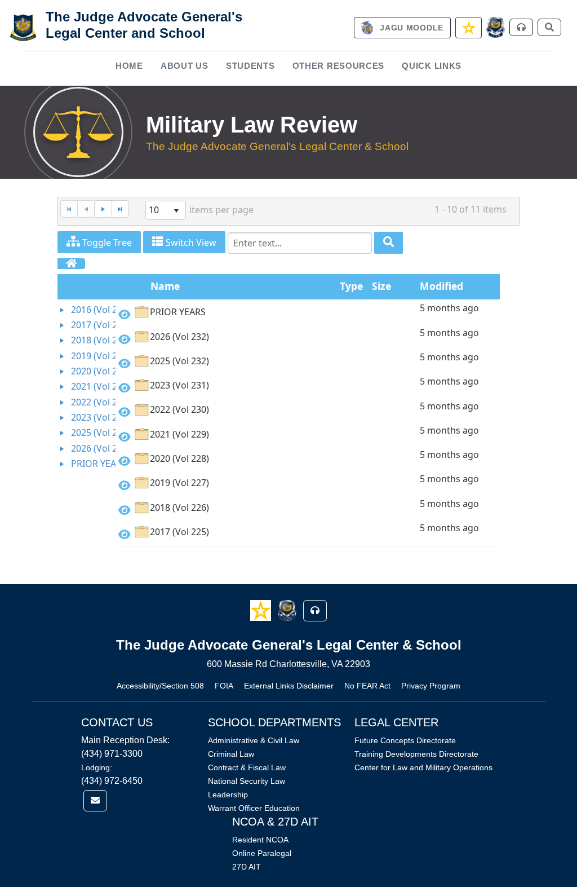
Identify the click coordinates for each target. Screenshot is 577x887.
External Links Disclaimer (289, 685)
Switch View (189, 242)
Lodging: (96, 767)
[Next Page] (103, 209)
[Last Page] (120, 209)
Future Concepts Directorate (405, 740)
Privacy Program (430, 685)
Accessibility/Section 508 (160, 685)
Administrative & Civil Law (253, 740)
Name (165, 286)
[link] (402, 27)
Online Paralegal (261, 853)
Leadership (228, 794)
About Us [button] (184, 65)
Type (351, 286)
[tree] (86, 387)
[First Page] (68, 209)
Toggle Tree (106, 242)
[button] (261, 610)
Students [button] (250, 65)
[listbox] (165, 210)
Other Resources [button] (338, 65)
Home (129, 65)
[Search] (388, 243)
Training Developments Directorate (416, 753)
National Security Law (246, 780)
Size (381, 286)
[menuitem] (129, 66)
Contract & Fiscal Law (247, 767)
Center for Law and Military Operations (423, 767)
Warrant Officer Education (254, 808)
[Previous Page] (86, 209)
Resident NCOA (260, 839)
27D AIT (246, 866)
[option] (308, 314)
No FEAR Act (367, 685)
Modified (441, 286)
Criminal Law (231, 753)
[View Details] (124, 314)
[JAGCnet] (495, 27)
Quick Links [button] (431, 65)
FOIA (224, 685)
